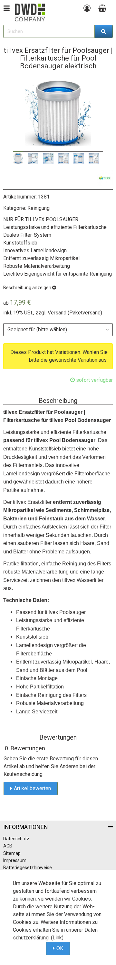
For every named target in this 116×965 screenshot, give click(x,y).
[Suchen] (104, 31)
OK (59, 948)
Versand (57, 313)
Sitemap (12, 853)
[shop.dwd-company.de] (30, 12)
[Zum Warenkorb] (104, 8)
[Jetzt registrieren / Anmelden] (87, 8)
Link (57, 938)
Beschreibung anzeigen (27, 287)
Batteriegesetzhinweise (27, 867)
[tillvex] (105, 178)
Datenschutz (16, 838)
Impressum (14, 860)
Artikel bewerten (32, 788)
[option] (18, 158)
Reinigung (38, 208)
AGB (7, 845)
